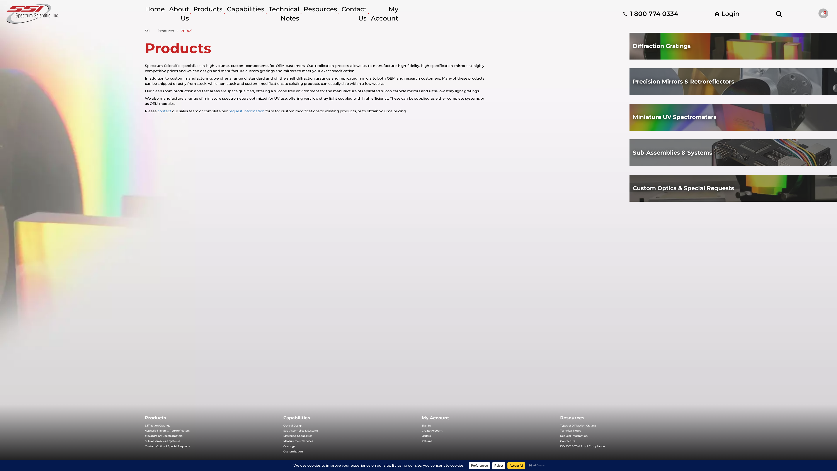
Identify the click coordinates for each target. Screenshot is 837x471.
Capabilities (245, 9)
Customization (293, 451)
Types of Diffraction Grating (578, 425)
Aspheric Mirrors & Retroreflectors (167, 430)
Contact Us (567, 441)
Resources (320, 9)
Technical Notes (570, 430)
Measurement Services (298, 441)
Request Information (574, 435)
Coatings (289, 446)
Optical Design (293, 425)
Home (155, 9)
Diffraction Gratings (157, 425)
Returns (427, 441)
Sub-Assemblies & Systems (162, 441)
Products (208, 9)
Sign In (426, 425)
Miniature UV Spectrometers (163, 435)
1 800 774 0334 (653, 13)
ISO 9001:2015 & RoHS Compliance (582, 446)
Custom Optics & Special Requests (167, 446)
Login (730, 13)
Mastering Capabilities (297, 435)
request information (247, 111)
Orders (426, 435)
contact (164, 111)
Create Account (432, 430)
